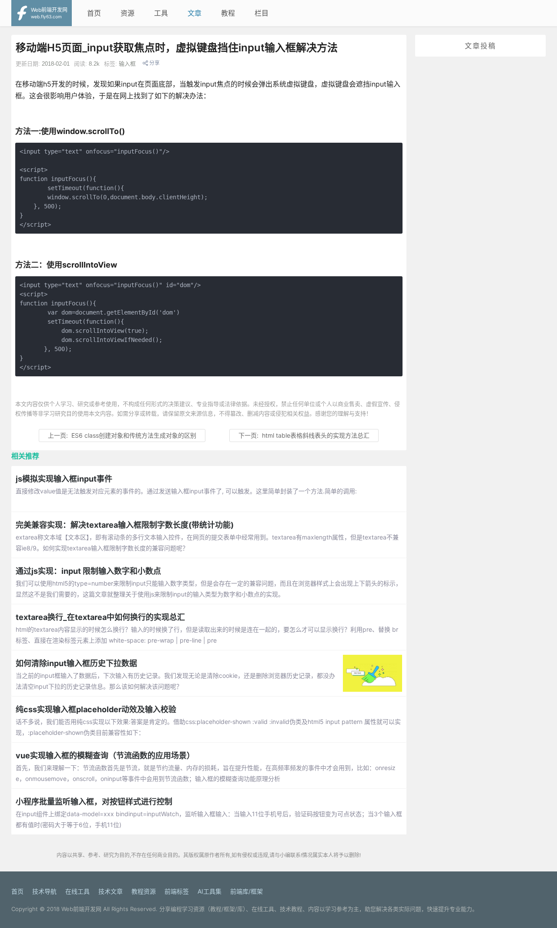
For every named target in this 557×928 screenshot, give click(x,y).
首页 (94, 13)
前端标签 (176, 891)
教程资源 (143, 891)
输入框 (127, 63)
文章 (194, 13)
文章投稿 (480, 45)
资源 (127, 13)
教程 (228, 13)
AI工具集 (209, 891)
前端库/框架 (246, 891)
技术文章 (110, 891)
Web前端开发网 (81, 908)
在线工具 (77, 891)
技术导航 (44, 891)
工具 (161, 13)
